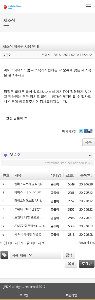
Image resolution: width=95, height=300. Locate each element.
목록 (88, 142)
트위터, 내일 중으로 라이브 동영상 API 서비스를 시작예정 (29, 217)
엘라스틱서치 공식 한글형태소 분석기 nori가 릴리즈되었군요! (29, 184)
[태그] (4, 255)
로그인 (87, 263)
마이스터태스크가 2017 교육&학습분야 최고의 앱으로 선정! (29, 192)
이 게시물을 (69, 131)
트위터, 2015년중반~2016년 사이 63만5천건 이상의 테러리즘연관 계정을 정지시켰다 (29, 209)
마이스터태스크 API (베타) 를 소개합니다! (29, 201)
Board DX (86, 242)
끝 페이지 (34, 243)
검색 (69, 254)
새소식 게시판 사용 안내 (29, 234)
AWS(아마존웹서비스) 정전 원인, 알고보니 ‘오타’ (27, 226)
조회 (69, 175)
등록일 (85, 175)
